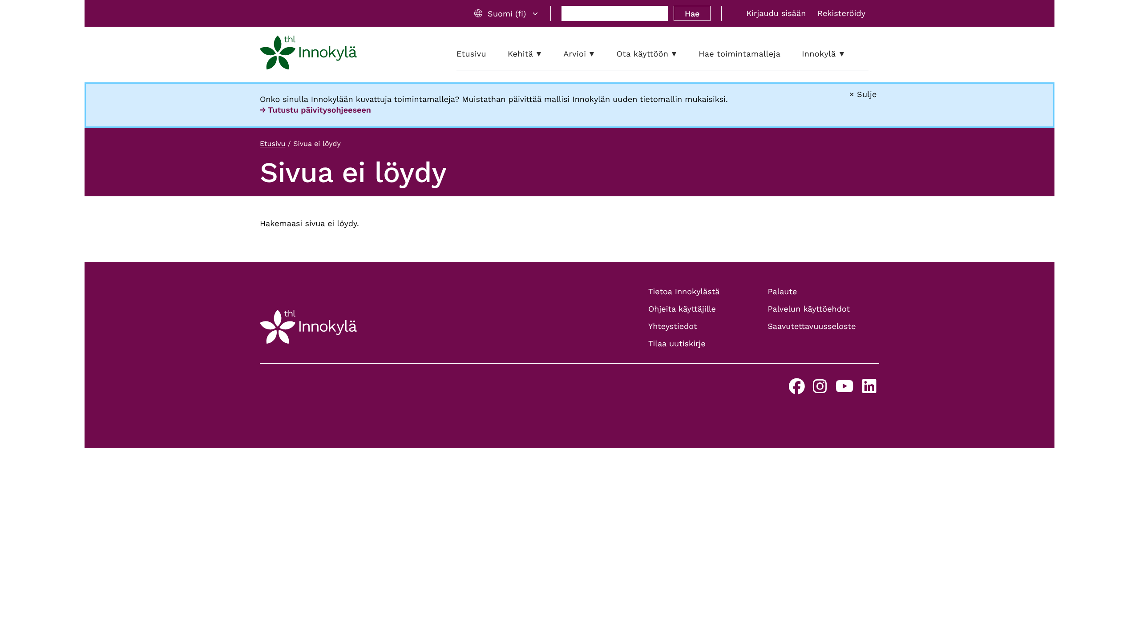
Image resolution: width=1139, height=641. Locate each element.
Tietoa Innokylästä (683, 291)
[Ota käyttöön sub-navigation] (680, 54)
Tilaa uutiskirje (677, 344)
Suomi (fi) (507, 13)
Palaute (782, 291)
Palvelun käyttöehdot (809, 309)
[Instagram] (820, 389)
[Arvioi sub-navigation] (598, 54)
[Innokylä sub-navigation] (848, 54)
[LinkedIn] (869, 389)
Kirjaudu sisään (776, 13)
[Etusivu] (308, 54)
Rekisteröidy (841, 13)
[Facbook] (797, 389)
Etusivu (272, 143)
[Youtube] (845, 389)
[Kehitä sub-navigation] (545, 54)
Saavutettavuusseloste (812, 326)
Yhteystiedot (672, 326)
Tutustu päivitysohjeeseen (319, 110)
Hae (692, 13)
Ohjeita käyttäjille (682, 309)
